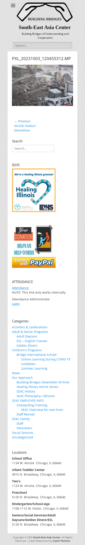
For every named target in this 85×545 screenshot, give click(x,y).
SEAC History (26, 391)
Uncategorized (22, 437)
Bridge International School (36, 355)
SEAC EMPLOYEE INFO (28, 400)
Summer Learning (34, 368)
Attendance (20, 288)
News (16, 373)
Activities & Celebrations (30, 327)
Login (16, 304)
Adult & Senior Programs (30, 332)
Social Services (22, 433)
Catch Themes (61, 540)
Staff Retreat (26, 414)
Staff (20, 423)
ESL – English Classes (32, 341)
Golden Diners (27, 345)
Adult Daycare (27, 336)
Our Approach (22, 377)
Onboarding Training (32, 405)
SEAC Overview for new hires (42, 410)
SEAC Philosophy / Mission (36, 396)
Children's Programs (27, 350)
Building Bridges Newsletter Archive (43, 382)
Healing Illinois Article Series (37, 387)
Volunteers (24, 428)
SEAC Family (21, 419)
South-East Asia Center (45, 27)
